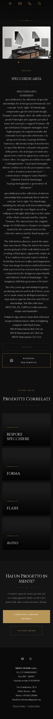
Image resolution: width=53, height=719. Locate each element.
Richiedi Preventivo (29, 360)
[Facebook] (22, 658)
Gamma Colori (26, 347)
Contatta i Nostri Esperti (26, 616)
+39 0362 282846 (26, 631)
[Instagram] (30, 658)
